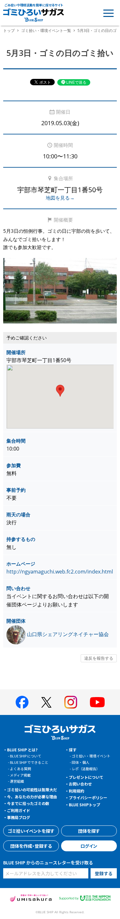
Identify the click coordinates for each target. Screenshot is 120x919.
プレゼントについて (86, 777)
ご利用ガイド (18, 810)
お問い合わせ (80, 783)
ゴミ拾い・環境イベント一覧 (46, 30)
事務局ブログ (18, 817)
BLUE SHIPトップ (84, 804)
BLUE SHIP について (25, 755)
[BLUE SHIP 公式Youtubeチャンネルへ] (97, 702)
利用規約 (76, 791)
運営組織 (17, 781)
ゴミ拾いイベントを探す (31, 831)
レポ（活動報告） (86, 768)
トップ (9, 30)
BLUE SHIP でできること (29, 762)
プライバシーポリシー (88, 797)
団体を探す (89, 831)
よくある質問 (20, 768)
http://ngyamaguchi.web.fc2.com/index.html (59, 571)
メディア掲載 (20, 775)
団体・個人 (80, 762)
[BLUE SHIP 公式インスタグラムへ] (70, 702)
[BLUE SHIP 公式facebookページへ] (22, 702)
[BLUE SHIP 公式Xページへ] (46, 702)
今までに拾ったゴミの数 (28, 803)
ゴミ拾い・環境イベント (91, 755)
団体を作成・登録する (31, 846)
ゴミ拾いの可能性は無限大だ (32, 789)
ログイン (88, 846)
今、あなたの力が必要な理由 (32, 796)
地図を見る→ (60, 197)
